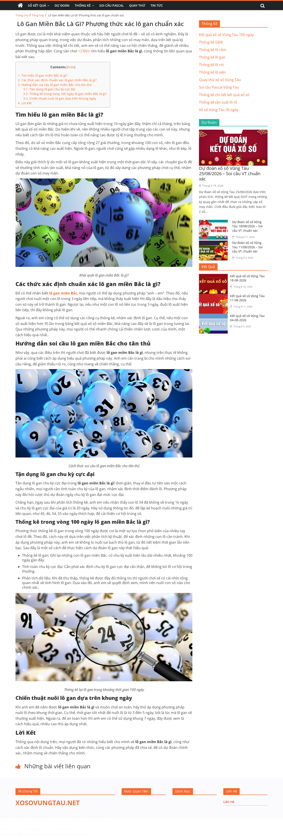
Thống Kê (83, 5)
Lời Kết (25, 103)
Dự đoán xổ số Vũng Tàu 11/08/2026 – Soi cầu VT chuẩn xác (247, 247)
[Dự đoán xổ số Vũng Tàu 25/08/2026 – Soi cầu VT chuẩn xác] (233, 132)
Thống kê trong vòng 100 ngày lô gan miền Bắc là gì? (65, 94)
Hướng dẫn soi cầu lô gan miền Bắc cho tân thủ (55, 85)
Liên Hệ (228, 802)
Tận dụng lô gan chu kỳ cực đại (49, 89)
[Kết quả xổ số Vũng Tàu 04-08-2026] (214, 316)
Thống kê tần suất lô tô (218, 102)
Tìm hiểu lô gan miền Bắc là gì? (42, 75)
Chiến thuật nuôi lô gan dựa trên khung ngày (59, 98)
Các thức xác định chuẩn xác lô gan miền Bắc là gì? (57, 80)
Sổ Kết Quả (37, 5)
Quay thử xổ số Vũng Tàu (220, 79)
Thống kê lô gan (212, 57)
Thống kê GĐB (211, 42)
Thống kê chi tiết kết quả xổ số (224, 94)
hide (71, 67)
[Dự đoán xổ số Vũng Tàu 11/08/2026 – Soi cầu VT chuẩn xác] (214, 243)
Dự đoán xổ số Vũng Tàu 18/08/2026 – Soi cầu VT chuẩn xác (247, 226)
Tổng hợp (38, 15)
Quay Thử (137, 5)
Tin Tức (157, 5)
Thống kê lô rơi (211, 64)
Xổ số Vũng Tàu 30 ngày (218, 109)
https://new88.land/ (57, 829)
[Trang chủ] (20, 5)
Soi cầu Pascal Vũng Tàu (219, 87)
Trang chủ (22, 15)
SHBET (5, 820)
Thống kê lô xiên (212, 72)
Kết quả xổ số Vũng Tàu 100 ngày (226, 34)
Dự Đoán (62, 5)
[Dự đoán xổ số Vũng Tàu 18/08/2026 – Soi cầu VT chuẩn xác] (214, 222)
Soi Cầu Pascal (111, 5)
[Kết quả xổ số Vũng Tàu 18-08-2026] (214, 276)
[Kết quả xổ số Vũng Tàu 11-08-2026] (214, 296)
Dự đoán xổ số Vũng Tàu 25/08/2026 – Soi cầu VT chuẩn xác (229, 173)
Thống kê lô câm (212, 49)
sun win (49, 833)
